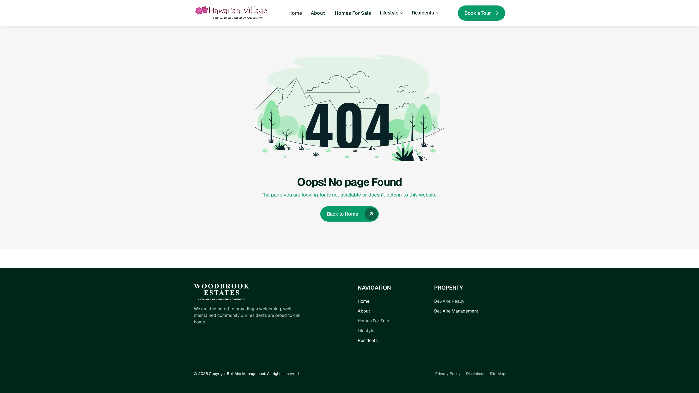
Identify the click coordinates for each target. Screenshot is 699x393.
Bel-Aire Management (456, 311)
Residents (368, 340)
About (364, 311)
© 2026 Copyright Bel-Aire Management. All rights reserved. (247, 373)
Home (363, 301)
